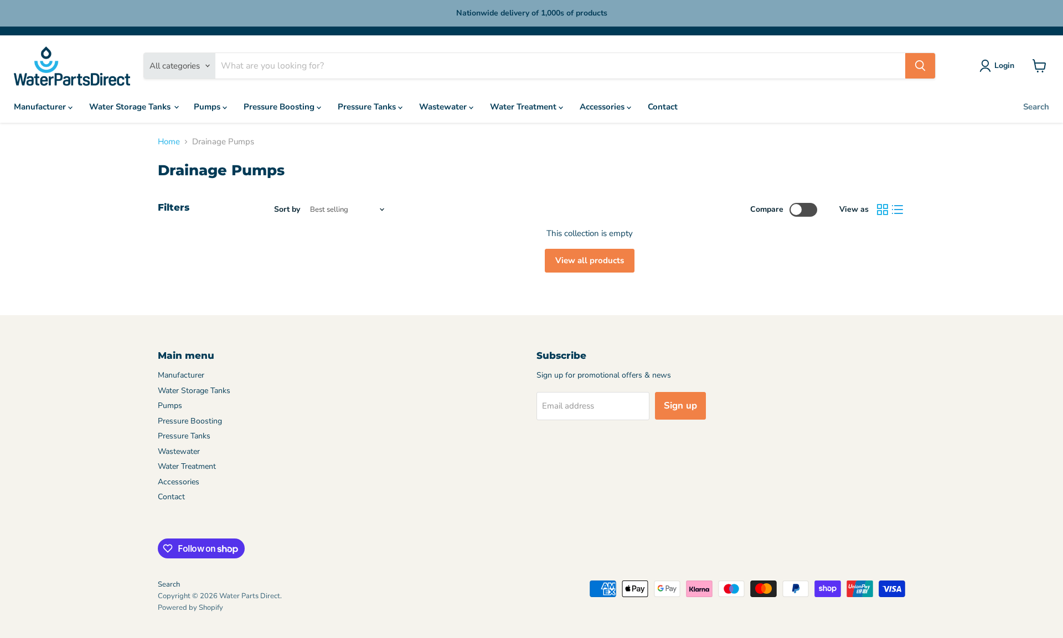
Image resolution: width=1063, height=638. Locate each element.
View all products (589, 260)
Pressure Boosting (280, 106)
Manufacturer (41, 106)
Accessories (603, 106)
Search (1036, 106)
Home (169, 142)
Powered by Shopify (190, 608)
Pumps (208, 106)
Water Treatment (524, 106)
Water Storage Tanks (131, 106)
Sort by (287, 209)
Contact (663, 106)
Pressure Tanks (368, 106)
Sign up (680, 405)
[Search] (920, 66)
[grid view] (882, 210)
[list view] (898, 210)
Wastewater (444, 106)
